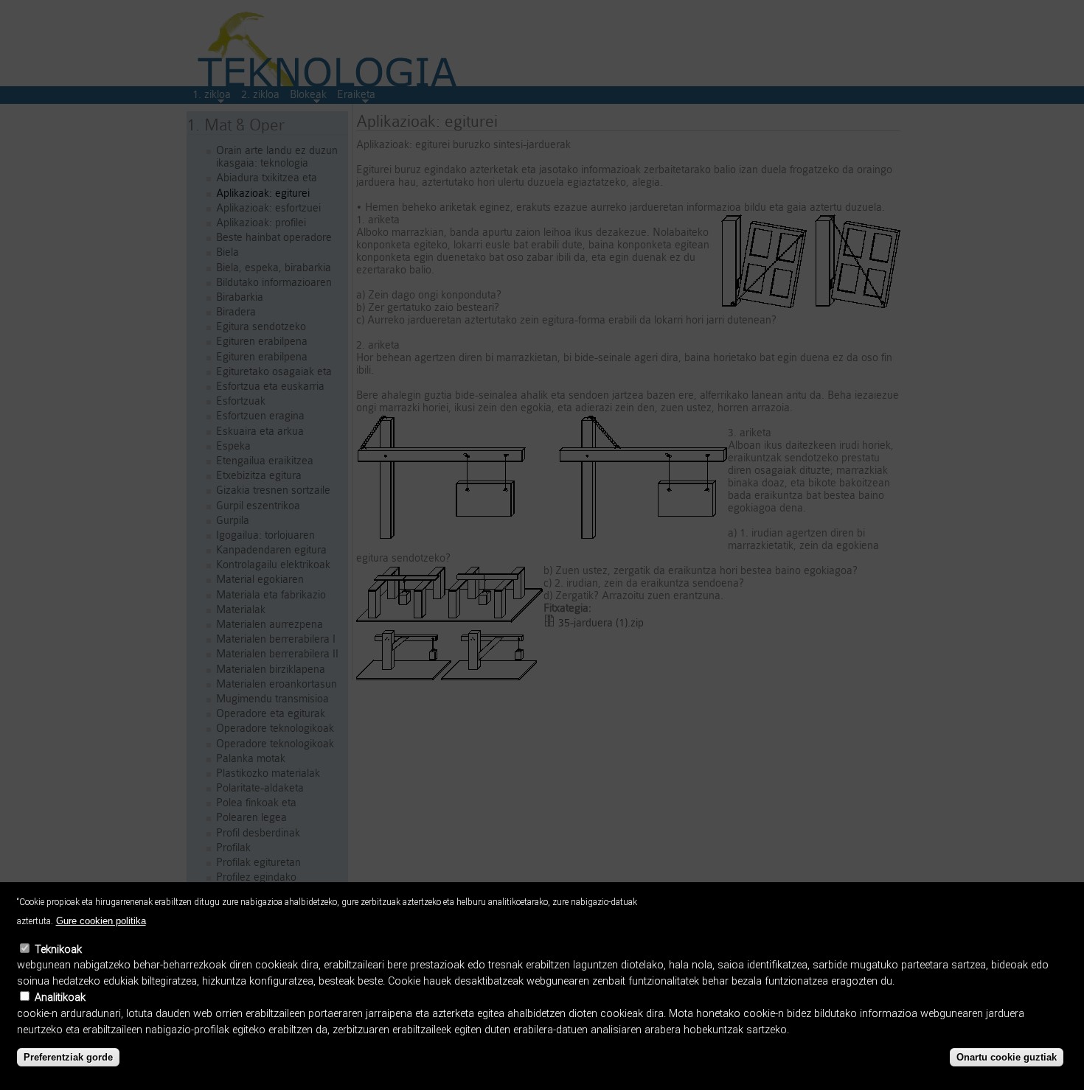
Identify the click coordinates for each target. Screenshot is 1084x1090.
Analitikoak (60, 997)
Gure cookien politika (101, 920)
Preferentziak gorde (68, 1057)
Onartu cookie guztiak (1006, 1057)
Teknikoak (58, 949)
